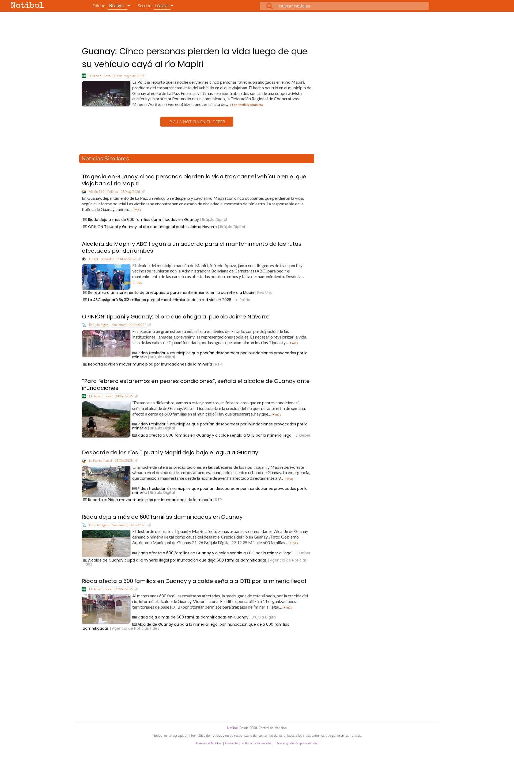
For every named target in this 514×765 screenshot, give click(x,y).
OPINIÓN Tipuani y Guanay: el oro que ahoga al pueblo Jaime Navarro (152, 226)
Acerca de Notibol (209, 743)
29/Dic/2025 (137, 324)
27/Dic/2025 (137, 525)
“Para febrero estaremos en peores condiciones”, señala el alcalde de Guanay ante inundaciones (196, 384)
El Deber (94, 76)
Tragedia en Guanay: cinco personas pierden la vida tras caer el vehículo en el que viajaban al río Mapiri (194, 180)
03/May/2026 (130, 191)
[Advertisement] (257, 26)
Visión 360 (96, 191)
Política (112, 191)
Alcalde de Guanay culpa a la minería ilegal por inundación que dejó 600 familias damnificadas (177, 560)
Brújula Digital (99, 324)
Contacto (231, 743)
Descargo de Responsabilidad (297, 743)
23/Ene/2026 (126, 259)
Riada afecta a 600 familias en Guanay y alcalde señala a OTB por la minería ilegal (215, 435)
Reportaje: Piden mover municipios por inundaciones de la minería (150, 364)
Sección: (153, 5)
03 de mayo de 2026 (129, 76)
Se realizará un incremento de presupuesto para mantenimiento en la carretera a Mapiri (171, 292)
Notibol (27, 6)
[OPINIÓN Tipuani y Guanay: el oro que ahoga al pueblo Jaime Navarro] (149, 325)
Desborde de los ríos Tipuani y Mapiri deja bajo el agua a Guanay (170, 452)
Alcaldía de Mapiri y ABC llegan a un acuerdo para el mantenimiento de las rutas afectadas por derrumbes (191, 247)
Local (107, 76)
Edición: (109, 5)
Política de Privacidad (256, 743)
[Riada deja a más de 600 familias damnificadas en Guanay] (149, 525)
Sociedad (107, 259)
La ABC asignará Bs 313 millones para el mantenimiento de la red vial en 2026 (159, 299)
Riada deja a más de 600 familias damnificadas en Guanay (143, 219)
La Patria (95, 460)
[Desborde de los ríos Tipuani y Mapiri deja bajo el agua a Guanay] (136, 461)
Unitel (93, 259)
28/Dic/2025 (124, 460)
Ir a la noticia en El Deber (196, 121)
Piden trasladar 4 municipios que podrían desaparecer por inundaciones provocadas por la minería (220, 355)
